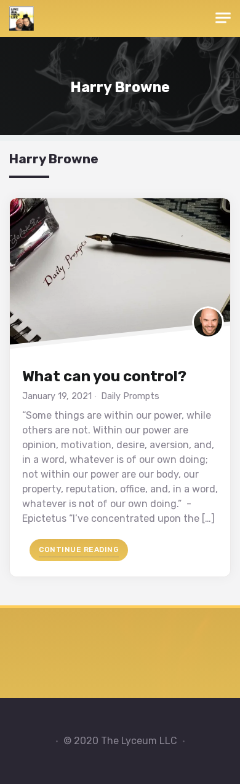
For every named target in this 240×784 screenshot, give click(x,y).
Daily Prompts (130, 396)
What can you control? (104, 376)
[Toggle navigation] (223, 18)
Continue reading (83, 549)
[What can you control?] (120, 276)
